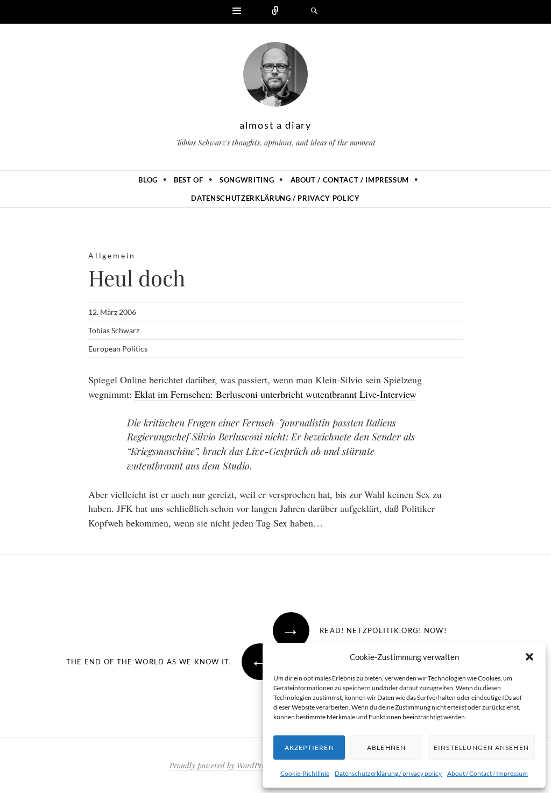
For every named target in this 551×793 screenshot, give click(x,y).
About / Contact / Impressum (487, 773)
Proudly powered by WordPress (220, 765)
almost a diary (275, 125)
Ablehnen (386, 747)
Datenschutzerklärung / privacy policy (388, 773)
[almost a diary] (275, 77)
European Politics (117, 348)
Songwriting (247, 180)
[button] (529, 656)
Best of (188, 180)
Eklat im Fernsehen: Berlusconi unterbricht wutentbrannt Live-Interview (275, 394)
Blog (148, 180)
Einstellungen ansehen (481, 747)
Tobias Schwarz (113, 330)
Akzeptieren (309, 747)
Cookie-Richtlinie (304, 773)
